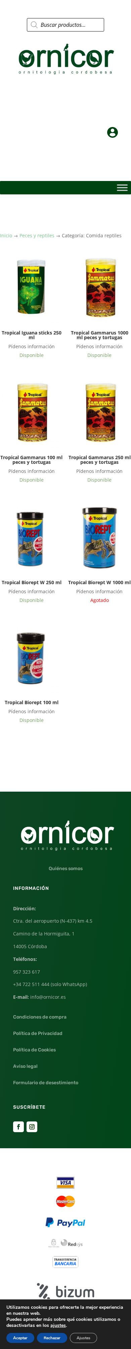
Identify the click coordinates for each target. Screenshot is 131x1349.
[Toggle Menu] (122, 188)
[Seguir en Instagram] (32, 1126)
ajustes (58, 1326)
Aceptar (20, 1338)
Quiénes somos (66, 868)
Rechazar (52, 1338)
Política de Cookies (34, 1050)
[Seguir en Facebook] (18, 1126)
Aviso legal (25, 1066)
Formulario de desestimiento (45, 1083)
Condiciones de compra (40, 1017)
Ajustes (83, 1338)
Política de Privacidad (37, 1033)
